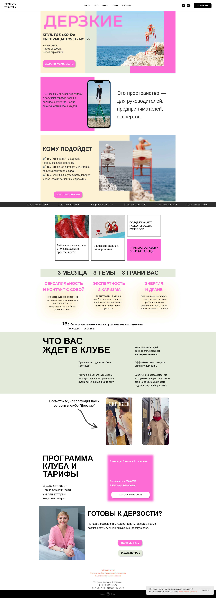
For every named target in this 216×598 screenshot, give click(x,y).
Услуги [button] (115, 6)
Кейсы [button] (87, 6)
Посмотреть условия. (188, 592)
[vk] (183, 5)
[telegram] (188, 5)
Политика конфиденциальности (108, 576)
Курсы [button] (105, 6)
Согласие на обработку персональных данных (108, 573)
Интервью (127, 6)
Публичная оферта (108, 570)
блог (96, 6)
